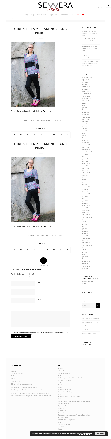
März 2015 (85, 231)
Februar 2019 (86, 140)
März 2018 (85, 161)
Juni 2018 (85, 154)
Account (60, 368)
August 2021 (85, 80)
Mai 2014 (84, 254)
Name (40, 282)
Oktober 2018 (86, 149)
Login (60, 399)
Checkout (61, 385)
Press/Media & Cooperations (67, 420)
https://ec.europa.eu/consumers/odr (32, 390)
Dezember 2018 (86, 145)
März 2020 (85, 110)
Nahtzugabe (62, 410)
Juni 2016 (85, 196)
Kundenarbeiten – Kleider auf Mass (69, 396)
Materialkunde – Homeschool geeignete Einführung (74, 401)
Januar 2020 (85, 115)
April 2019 (85, 135)
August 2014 (85, 247)
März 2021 (85, 84)
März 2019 (85, 138)
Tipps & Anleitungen (64, 424)
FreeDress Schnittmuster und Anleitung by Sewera (89, 40)
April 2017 (85, 182)
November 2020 (86, 94)
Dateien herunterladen (65, 389)
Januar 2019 (85, 143)
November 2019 (86, 119)
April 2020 (85, 108)
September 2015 (87, 217)
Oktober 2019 (86, 122)
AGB (59, 375)
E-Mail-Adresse (42, 291)
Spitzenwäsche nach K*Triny (89, 333)
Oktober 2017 (86, 173)
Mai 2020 (84, 105)
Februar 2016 (86, 205)
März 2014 (85, 259)
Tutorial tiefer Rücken (65, 427)
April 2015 (85, 229)
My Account (62, 406)
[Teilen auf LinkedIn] (41, 135)
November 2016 (86, 194)
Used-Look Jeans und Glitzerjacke (90, 322)
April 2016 (85, 201)
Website (40, 299)
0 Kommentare (43, 120)
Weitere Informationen (85, 433)
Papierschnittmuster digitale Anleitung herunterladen (74, 415)
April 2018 (85, 159)
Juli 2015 (84, 222)
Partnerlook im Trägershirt (88, 326)
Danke (60, 387)
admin (59, 120)
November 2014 (86, 240)
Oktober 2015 (86, 215)
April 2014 (85, 257)
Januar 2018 (85, 166)
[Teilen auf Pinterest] (34, 135)
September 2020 (87, 98)
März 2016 (85, 203)
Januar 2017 (85, 189)
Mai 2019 (84, 133)
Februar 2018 (86, 163)
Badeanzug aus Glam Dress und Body (70, 378)
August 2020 (85, 101)
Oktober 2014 (86, 243)
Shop (59, 422)
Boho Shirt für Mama (87, 330)
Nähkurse (61, 408)
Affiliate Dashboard (64, 371)
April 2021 (85, 82)
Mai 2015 (84, 226)
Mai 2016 (84, 198)
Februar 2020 (86, 112)
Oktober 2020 (86, 96)
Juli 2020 (84, 103)
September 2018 (87, 152)
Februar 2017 (86, 187)
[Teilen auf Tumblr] (47, 135)
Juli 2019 (84, 129)
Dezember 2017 (86, 168)
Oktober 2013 (86, 266)
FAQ (59, 394)
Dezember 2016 (86, 191)
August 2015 (85, 219)
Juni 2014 (85, 252)
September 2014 (87, 245)
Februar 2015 (86, 233)
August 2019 (85, 126)
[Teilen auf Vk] (54, 135)
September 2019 (87, 124)
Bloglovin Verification (64, 380)
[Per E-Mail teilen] (67, 135)
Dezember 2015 (86, 210)
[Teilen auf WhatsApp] (27, 135)
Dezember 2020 (86, 91)
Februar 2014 (86, 261)
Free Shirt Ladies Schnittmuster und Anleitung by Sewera (89, 33)
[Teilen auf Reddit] (60, 135)
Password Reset (63, 417)
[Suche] (86, 14)
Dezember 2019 (86, 117)
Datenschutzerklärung (65, 392)
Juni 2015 (85, 224)
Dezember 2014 (86, 238)
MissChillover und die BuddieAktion (91, 318)
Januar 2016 (85, 208)
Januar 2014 (85, 264)
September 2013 (87, 268)
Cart (59, 382)
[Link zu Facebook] (98, 7)
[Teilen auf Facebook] (14, 135)
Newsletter (61, 413)
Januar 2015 (85, 236)
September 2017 (87, 175)
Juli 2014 (84, 250)
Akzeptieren (100, 434)
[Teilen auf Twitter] (21, 135)
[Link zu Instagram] (101, 7)
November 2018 (86, 147)
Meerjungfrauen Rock (65, 403)
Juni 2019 (85, 131)
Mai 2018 (84, 156)
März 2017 (85, 184)
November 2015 (86, 212)
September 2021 (87, 77)
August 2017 (85, 177)
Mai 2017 (84, 180)
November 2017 (86, 170)
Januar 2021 (85, 89)
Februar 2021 (86, 87)
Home (60, 429)
